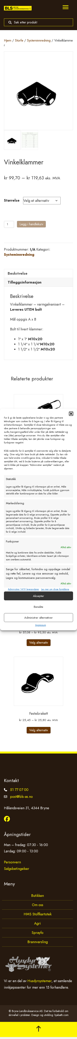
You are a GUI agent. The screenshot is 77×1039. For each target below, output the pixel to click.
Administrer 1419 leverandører (23, 589)
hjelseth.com (61, 1015)
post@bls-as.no (21, 796)
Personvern (12, 862)
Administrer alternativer (38, 617)
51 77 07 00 (19, 789)
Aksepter (38, 596)
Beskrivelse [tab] (17, 273)
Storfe (19, 40)
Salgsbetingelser (16, 868)
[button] (71, 414)
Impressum (40, 625)
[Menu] (65, 7)
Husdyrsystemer (39, 980)
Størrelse (12, 200)
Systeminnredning (39, 40)
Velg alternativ (38, 642)
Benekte (38, 607)
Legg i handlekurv (31, 224)
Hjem (7, 40)
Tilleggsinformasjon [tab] (24, 282)
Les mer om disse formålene (55, 589)
